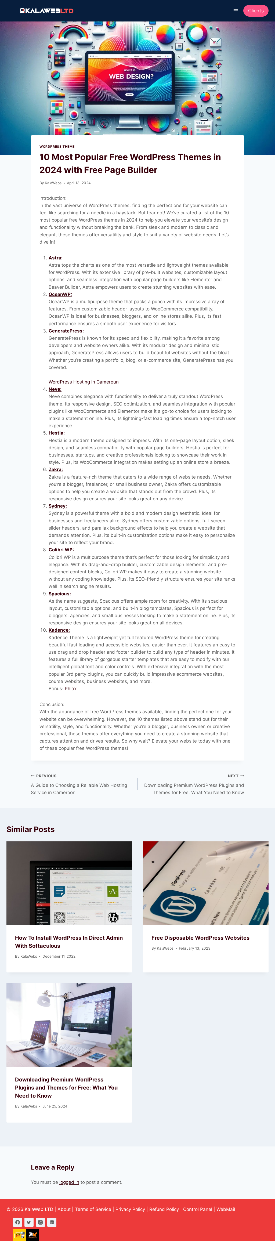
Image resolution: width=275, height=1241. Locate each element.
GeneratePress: (66, 331)
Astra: (56, 257)
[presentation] (69, 883)
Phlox (71, 688)
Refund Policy (164, 1209)
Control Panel (197, 1209)
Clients (256, 10)
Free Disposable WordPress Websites (200, 938)
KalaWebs (53, 183)
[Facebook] (17, 1222)
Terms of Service (93, 1209)
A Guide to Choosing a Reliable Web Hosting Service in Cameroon (79, 784)
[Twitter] (29, 1222)
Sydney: (58, 506)
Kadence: (59, 630)
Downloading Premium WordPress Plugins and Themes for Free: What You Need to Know (194, 784)
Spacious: (60, 593)
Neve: (55, 389)
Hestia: (57, 433)
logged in (69, 1182)
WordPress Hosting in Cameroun (84, 382)
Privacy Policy (130, 1209)
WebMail (225, 1209)
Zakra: (56, 469)
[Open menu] (236, 10)
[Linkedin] (51, 1222)
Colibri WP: (61, 549)
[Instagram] (40, 1222)
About (64, 1209)
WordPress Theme (57, 146)
